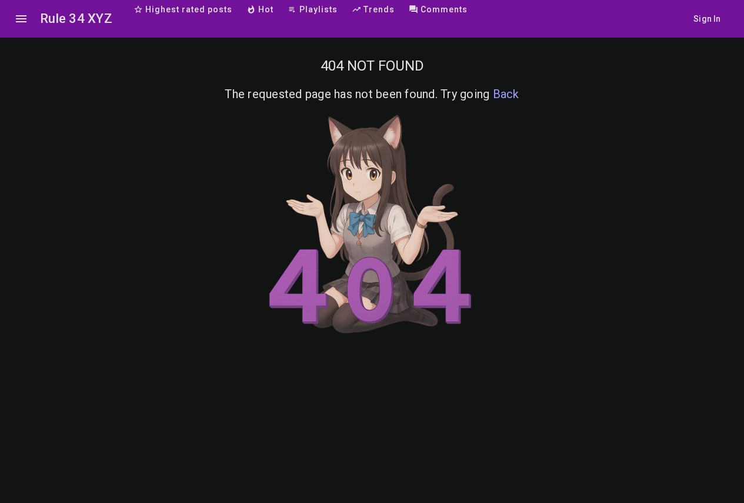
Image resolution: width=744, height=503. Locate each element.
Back (506, 94)
